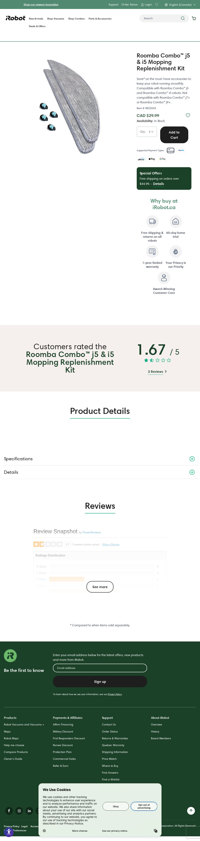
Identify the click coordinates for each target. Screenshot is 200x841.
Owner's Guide (13, 759)
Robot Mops (11, 738)
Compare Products (16, 752)
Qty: (143, 132)
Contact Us (109, 724)
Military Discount (63, 731)
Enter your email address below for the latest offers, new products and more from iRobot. (98, 657)
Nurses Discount (63, 745)
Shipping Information (115, 752)
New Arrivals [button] (36, 18)
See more (100, 587)
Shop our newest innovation (41, 4)
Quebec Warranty (113, 745)
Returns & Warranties (115, 738)
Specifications (18, 458)
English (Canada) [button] (180, 4)
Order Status (129, 4)
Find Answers (110, 772)
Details (11, 472)
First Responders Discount (69, 738)
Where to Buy (110, 766)
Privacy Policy (115, 694)
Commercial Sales (64, 759)
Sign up (100, 681)
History (155, 731)
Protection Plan (62, 752)
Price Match (109, 759)
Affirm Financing (63, 724)
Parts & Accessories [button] (100, 18)
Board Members (161, 738)
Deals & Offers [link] (37, 26)
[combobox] (164, 18)
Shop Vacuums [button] (55, 18)
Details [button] (158, 183)
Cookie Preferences (15, 830)
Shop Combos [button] (76, 18)
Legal (24, 826)
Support (113, 4)
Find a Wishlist (110, 779)
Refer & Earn (60, 766)
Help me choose (14, 745)
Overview (156, 724)
